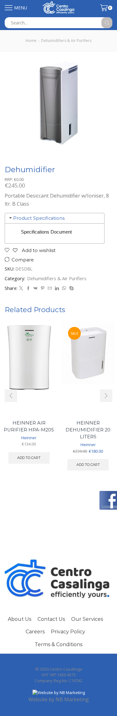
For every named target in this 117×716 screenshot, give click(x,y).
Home (31, 40)
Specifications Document (46, 231)
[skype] (71, 288)
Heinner (29, 437)
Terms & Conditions (58, 644)
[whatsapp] (64, 288)
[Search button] (106, 22)
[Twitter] (21, 288)
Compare (23, 259)
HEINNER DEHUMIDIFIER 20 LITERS (88, 430)
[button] (11, 395)
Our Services (87, 619)
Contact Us (51, 619)
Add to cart (29, 458)
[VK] (35, 288)
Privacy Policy (68, 632)
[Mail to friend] (49, 288)
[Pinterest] (42, 288)
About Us (19, 619)
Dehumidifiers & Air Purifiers (66, 40)
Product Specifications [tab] (39, 218)
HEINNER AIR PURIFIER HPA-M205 (29, 426)
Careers (35, 632)
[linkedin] (57, 288)
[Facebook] (28, 288)
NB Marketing (72, 699)
